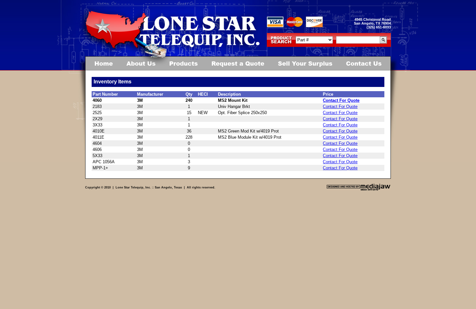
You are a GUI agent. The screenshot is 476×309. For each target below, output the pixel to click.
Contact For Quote (341, 100)
